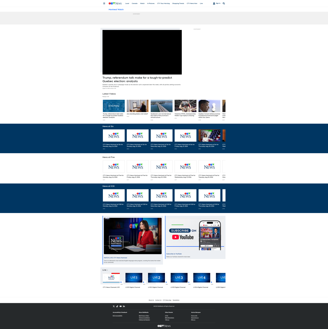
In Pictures (151, 3)
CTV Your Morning (163, 3)
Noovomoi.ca (195, 317)
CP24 (166, 315)
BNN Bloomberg (169, 317)
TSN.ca (167, 319)
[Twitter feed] (114, 306)
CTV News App (167, 300)
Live (201, 3)
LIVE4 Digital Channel (200, 287)
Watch (142, 3)
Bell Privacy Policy (144, 315)
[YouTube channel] (121, 306)
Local (127, 3)
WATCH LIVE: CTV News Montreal (115, 258)
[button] (222, 110)
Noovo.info (194, 315)
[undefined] (114, 110)
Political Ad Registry (144, 319)
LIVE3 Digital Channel (178, 287)
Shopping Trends (178, 3)
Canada (134, 3)
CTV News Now (192, 3)
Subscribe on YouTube (174, 254)
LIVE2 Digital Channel (155, 287)
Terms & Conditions (144, 317)
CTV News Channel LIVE (111, 287)
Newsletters (176, 300)
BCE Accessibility (117, 315)
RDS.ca (193, 319)
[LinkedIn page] (124, 306)
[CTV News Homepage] (115, 3)
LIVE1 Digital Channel (132, 287)
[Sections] (104, 3)
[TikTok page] (117, 306)
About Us (151, 300)
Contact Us (158, 300)
